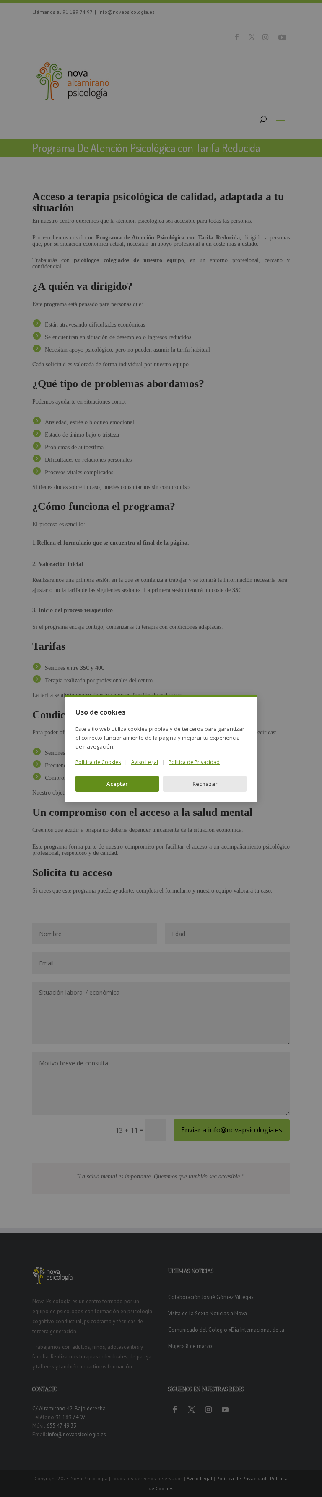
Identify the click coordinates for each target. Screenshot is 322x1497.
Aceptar (117, 783)
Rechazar (205, 783)
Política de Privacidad (194, 762)
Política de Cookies (98, 762)
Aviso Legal (144, 762)
